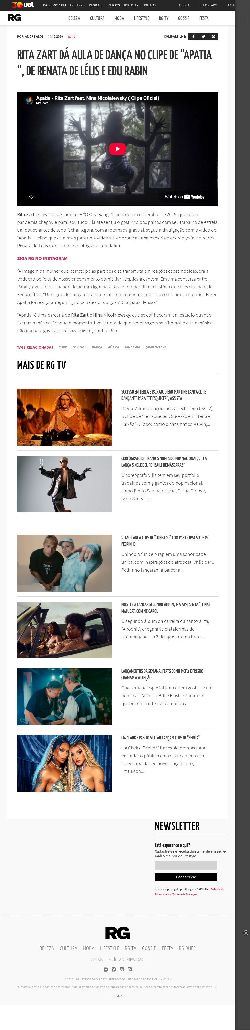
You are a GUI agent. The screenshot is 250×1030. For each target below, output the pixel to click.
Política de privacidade (127, 960)
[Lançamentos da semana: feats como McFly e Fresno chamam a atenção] (64, 723)
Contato (97, 960)
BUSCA (184, 5)
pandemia (132, 347)
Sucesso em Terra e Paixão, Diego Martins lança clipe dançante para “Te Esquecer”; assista (163, 395)
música (113, 347)
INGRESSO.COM (54, 5)
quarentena (156, 347)
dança (97, 347)
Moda (119, 18)
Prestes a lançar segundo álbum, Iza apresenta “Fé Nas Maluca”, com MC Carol (165, 608)
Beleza (74, 18)
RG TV (163, 18)
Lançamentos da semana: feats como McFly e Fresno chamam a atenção (162, 674)
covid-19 (79, 347)
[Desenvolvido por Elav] (118, 997)
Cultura (97, 18)
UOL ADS (149, 5)
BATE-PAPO (208, 5)
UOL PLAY (131, 5)
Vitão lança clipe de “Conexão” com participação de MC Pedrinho (165, 541)
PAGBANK (96, 5)
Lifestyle (141, 18)
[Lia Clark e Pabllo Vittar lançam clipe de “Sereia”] (64, 790)
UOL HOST (77, 5)
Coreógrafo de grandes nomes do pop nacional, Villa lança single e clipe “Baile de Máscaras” (164, 462)
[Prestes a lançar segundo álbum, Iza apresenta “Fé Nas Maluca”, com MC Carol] (64, 656)
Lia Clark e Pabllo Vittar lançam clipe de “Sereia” (160, 738)
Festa (204, 18)
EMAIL (233, 5)
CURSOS (114, 5)
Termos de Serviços (184, 894)
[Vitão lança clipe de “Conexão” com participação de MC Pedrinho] (64, 590)
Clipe (63, 347)
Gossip (184, 18)
